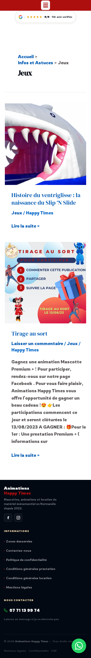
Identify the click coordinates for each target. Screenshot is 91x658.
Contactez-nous (18, 550)
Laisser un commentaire (37, 343)
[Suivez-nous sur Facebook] (8, 517)
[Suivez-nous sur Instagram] (18, 517)
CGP (54, 650)
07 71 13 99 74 (24, 610)
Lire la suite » (25, 225)
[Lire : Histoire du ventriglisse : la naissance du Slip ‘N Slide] (45, 143)
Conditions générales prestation (30, 569)
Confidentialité (39, 650)
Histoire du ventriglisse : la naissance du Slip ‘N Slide (45, 199)
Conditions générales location (29, 578)
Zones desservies (19, 541)
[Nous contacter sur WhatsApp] (79, 646)
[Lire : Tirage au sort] (45, 281)
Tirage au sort (29, 333)
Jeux (16, 212)
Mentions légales (19, 587)
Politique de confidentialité (26, 560)
